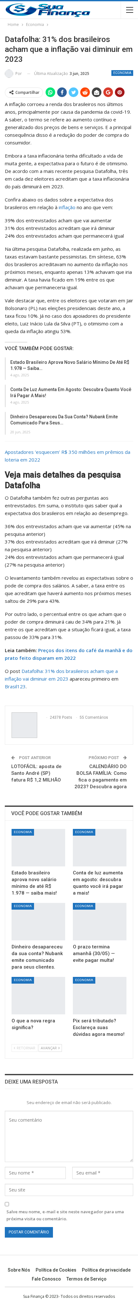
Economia (122, 73)
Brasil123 (15, 686)
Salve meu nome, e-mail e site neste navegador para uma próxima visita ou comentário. (65, 1215)
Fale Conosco (46, 1278)
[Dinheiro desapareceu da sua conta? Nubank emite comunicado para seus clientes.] (38, 921)
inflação (67, 207)
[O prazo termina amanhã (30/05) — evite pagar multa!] (99, 921)
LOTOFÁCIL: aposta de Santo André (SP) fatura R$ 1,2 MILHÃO (36, 773)
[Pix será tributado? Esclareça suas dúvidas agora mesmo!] (99, 995)
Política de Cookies (56, 1270)
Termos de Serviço (86, 1278)
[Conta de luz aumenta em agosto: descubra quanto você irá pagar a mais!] (99, 847)
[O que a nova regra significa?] (38, 995)
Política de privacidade (106, 1270)
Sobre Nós (19, 1270)
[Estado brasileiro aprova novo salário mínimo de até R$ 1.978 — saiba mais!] (38, 847)
